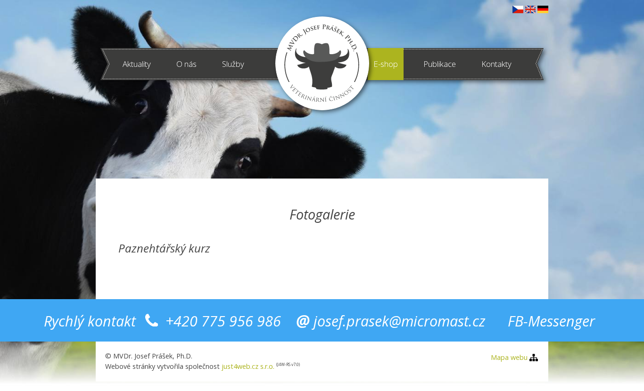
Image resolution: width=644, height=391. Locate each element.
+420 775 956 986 (223, 321)
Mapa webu (509, 357)
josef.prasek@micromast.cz (399, 321)
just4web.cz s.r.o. (248, 366)
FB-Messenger (551, 321)
